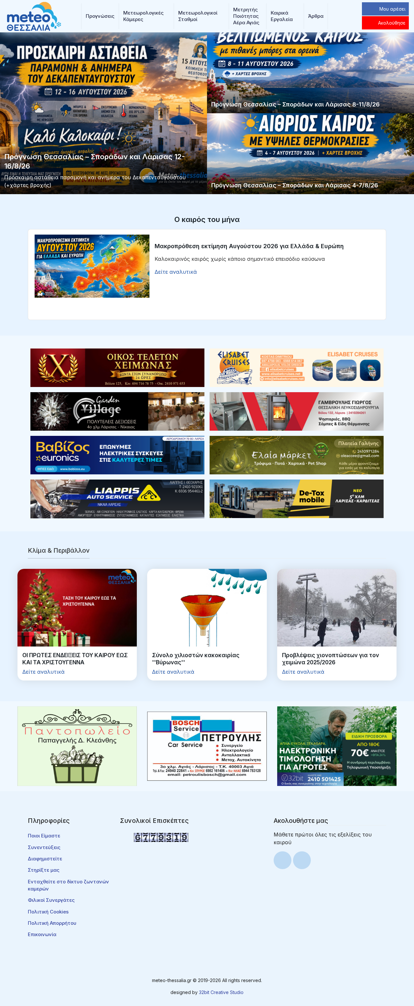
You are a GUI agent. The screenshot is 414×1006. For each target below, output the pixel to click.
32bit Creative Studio (221, 992)
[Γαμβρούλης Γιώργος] (297, 411)
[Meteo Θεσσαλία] (34, 15)
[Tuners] (337, 746)
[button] (100, 16)
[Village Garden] (117, 411)
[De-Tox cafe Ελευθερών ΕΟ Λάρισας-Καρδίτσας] (297, 498)
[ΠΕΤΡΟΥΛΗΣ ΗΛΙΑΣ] (207, 746)
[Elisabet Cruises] (297, 367)
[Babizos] (117, 454)
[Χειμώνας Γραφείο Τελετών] (117, 367)
